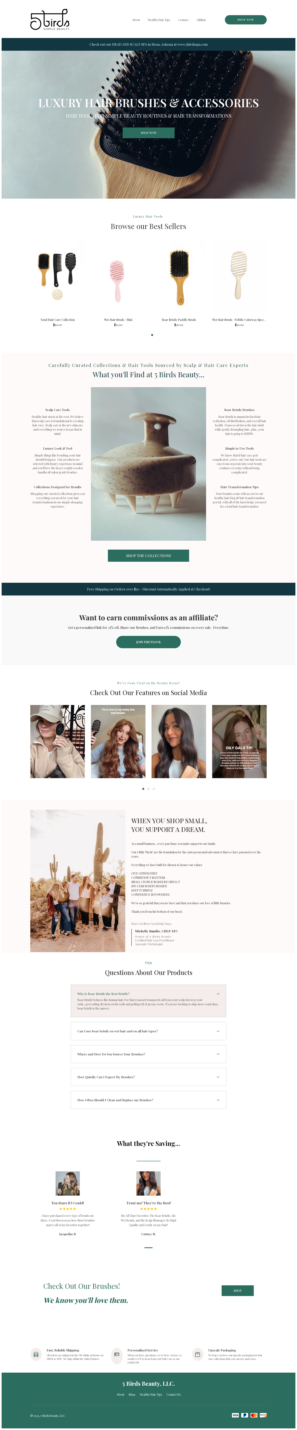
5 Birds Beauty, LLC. (148, 1383)
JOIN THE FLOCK (148, 642)
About (136, 20)
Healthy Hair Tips (159, 20)
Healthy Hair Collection (118, 320)
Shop (132, 1394)
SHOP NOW (245, 19)
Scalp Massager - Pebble (178, 320)
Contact (183, 20)
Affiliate (201, 20)
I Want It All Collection (239, 320)
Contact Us (173, 1394)
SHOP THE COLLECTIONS (148, 555)
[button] (145, 335)
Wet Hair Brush (57, 320)
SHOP (238, 1291)
